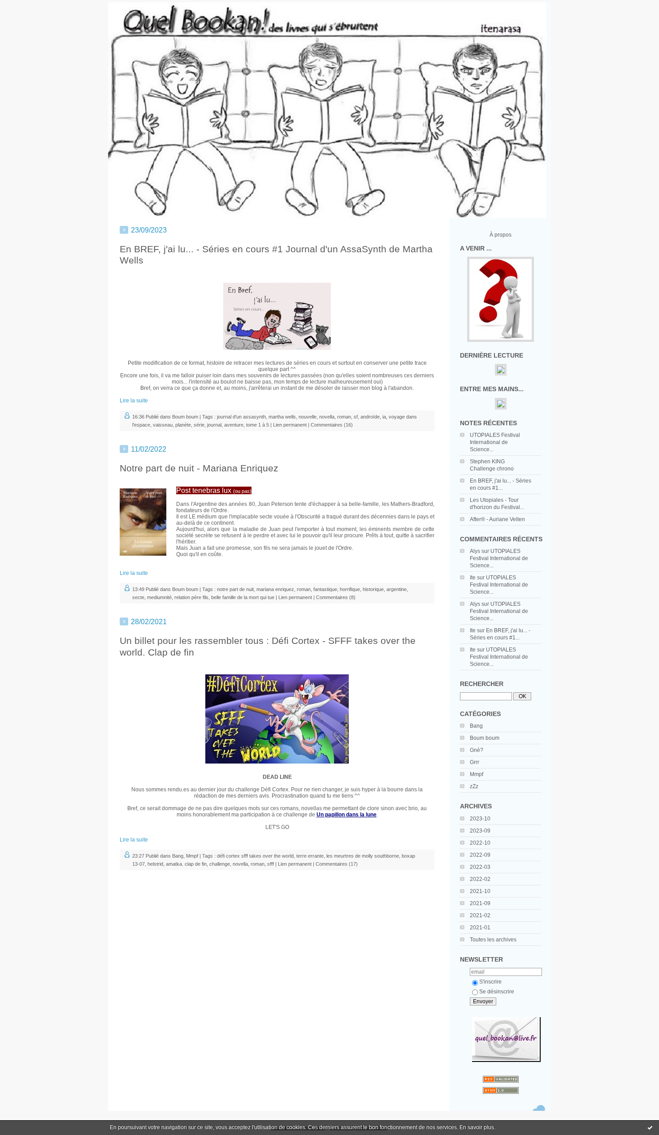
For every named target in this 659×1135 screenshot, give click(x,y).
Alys (475, 551)
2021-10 (480, 891)
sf (356, 416)
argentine (396, 589)
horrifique (350, 589)
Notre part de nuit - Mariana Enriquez (199, 468)
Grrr (474, 762)
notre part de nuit (235, 589)
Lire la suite (134, 400)
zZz (474, 786)
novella (326, 416)
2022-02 (480, 879)
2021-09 (480, 903)
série (199, 424)
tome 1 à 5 (257, 424)
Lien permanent (290, 424)
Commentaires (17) (337, 864)
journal (214, 424)
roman (344, 416)
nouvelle (307, 416)
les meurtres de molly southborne (362, 856)
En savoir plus (477, 1127)
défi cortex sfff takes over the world (255, 856)
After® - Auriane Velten (497, 519)
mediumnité (159, 597)
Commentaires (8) (336, 597)
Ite (473, 577)
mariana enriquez (275, 589)
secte (138, 597)
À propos (501, 235)
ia (384, 416)
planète (183, 424)
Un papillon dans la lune (346, 814)
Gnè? (476, 750)
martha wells (282, 416)
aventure (233, 424)
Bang (476, 726)
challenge (219, 864)
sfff (270, 864)
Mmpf (476, 774)
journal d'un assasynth (241, 416)
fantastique (325, 589)
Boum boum (484, 738)
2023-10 (480, 819)
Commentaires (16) (332, 424)
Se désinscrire (496, 991)
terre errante (310, 856)
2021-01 (480, 927)
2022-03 (480, 867)
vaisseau (163, 424)
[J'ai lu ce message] (650, 1127)
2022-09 (480, 855)
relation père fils (191, 597)
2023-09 (480, 831)
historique (373, 589)
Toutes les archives (493, 939)
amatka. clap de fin (186, 864)
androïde (370, 416)
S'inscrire (490, 982)
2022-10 (480, 843)
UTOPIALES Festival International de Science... (495, 442)
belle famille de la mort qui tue (242, 597)
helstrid (155, 864)
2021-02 (480, 915)
